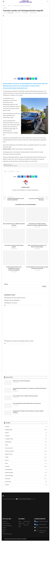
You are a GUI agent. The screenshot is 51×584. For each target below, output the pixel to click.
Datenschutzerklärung (7, 525)
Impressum (5, 521)
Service (26, 460)
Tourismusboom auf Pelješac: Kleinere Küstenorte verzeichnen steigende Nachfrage (28, 411)
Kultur (26, 445)
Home (4, 5)
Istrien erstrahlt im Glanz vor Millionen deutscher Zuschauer (25, 395)
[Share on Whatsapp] (33, 79)
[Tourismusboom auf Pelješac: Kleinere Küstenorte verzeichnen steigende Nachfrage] (37, 214)
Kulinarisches (26, 442)
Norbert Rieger (11, 12)
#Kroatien (18, 171)
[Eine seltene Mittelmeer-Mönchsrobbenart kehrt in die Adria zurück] (8, 405)
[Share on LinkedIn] (30, 79)
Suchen (6, 284)
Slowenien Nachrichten (7, 533)
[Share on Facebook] (22, 79)
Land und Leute (26, 448)
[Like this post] (19, 79)
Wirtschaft (26, 478)
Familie (26, 432)
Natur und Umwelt (26, 451)
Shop (4, 531)
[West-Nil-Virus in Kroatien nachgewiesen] (8, 382)
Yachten (26, 484)
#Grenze (5, 171)
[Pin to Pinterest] (28, 79)
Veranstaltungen (26, 472)
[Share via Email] (36, 79)
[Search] (47, 1)
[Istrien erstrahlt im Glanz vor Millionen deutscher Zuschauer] (14, 214)
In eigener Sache (26, 438)
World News (26, 481)
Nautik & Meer (26, 454)
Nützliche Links (7, 518)
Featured (26, 435)
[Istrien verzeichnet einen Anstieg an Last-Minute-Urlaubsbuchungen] (37, 236)
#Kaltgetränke (11, 171)
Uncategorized (26, 469)
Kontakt (4, 527)
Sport (26, 463)
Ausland (26, 426)
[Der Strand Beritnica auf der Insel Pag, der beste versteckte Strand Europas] (37, 257)
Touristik (9, 5)
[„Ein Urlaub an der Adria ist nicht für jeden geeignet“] (14, 236)
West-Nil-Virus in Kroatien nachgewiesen (21, 380)
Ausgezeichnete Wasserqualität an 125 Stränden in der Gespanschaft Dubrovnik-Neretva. (30, 389)
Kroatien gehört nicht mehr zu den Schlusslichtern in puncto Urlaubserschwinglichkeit (14, 268)
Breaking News (26, 429)
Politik (26, 457)
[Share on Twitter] (25, 79)
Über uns (4, 529)
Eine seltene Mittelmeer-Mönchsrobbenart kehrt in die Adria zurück (27, 403)
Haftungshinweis (6, 523)
